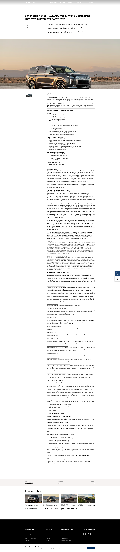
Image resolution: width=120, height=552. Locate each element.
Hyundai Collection (65, 536)
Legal (26, 531)
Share (44, 30)
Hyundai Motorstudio (65, 534)
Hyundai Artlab (64, 538)
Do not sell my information (30, 538)
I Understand (91, 548)
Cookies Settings (81, 548)
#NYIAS (50, 94)
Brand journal (53, 2)
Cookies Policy (46, 550)
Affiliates (48, 538)
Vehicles (62, 2)
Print (27, 27)
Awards (47, 534)
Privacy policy (28, 534)
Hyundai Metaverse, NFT (66, 540)
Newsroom (79, 2)
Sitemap (27, 540)
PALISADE (36, 95)
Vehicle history (49, 536)
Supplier (47, 540)
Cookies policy (28, 536)
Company (70, 2)
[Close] (118, 548)
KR (92, 2)
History (47, 531)
